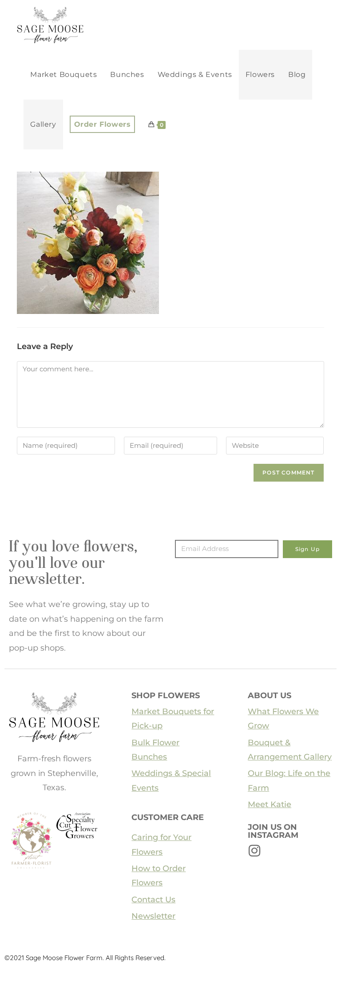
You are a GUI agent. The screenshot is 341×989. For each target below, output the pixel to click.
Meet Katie (269, 804)
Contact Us (153, 900)
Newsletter (153, 916)
